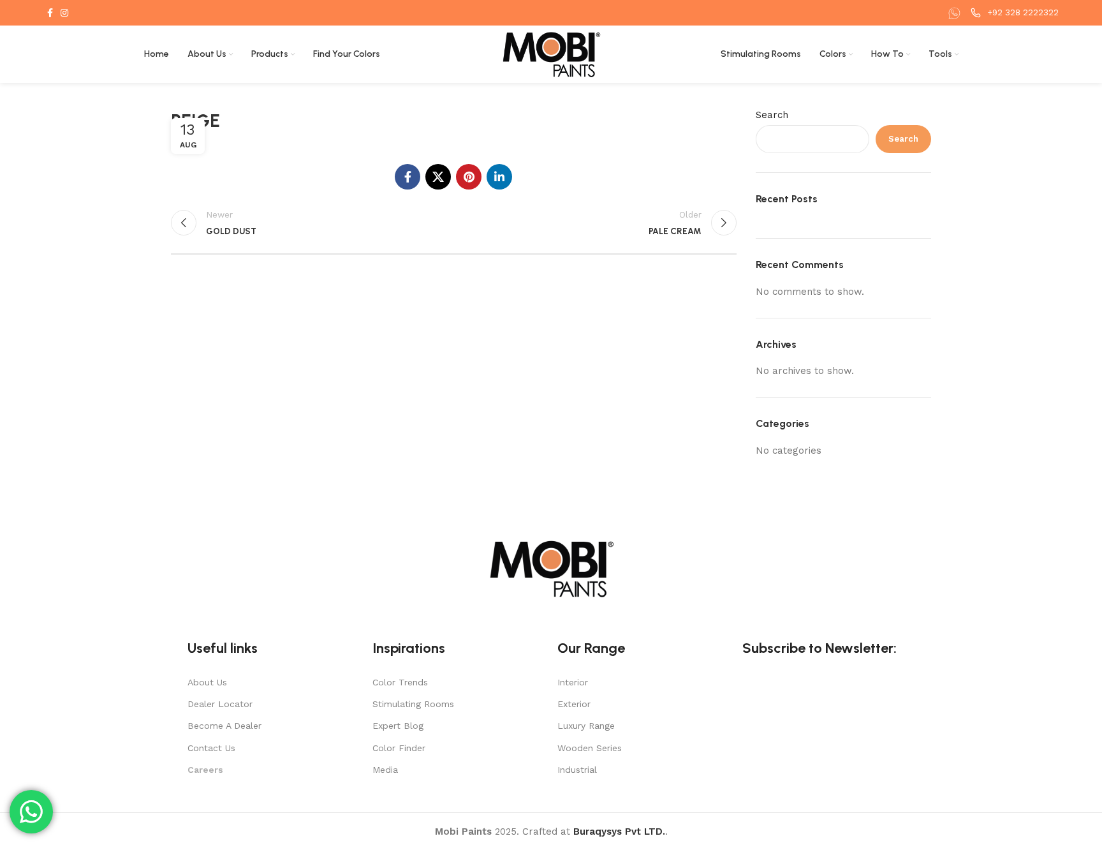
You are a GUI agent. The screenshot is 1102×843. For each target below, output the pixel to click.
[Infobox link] (956, 13)
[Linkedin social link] (499, 177)
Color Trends (400, 682)
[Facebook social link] (50, 12)
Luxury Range (586, 725)
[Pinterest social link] (468, 177)
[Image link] (551, 568)
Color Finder (398, 748)
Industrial (577, 770)
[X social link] (438, 177)
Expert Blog (397, 725)
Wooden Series (589, 748)
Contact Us (211, 748)
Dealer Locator (220, 704)
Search (772, 115)
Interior (572, 682)
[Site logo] (551, 53)
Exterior (574, 704)
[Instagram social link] (64, 12)
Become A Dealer (224, 725)
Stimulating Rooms (413, 704)
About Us (207, 682)
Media (385, 770)
